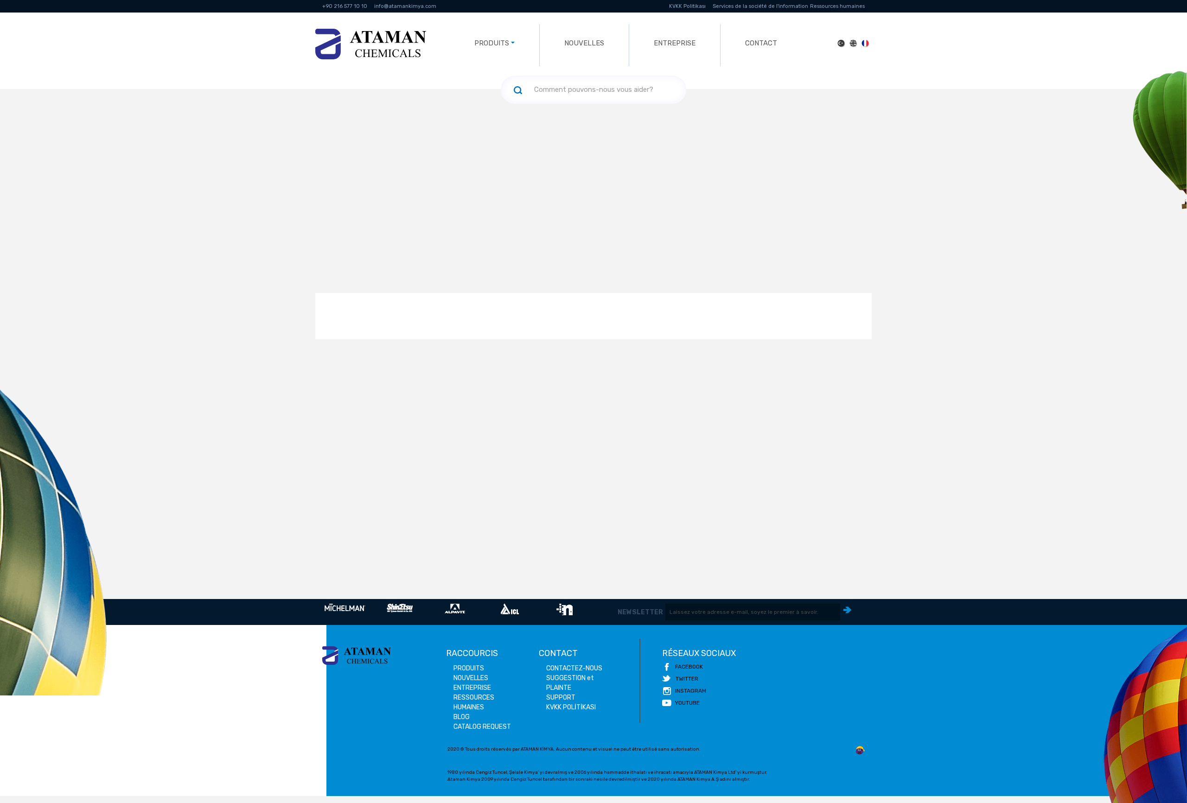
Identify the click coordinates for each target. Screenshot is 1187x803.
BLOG (461, 717)
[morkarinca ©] (860, 750)
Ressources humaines (837, 6)
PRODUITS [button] (491, 43)
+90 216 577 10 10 (344, 6)
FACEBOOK (689, 666)
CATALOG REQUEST (482, 727)
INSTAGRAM (690, 691)
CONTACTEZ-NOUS (574, 668)
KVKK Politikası (687, 6)
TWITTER (687, 679)
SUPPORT (560, 697)
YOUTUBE (687, 703)
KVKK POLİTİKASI (571, 707)
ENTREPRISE (675, 43)
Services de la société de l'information (760, 6)
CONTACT (761, 43)
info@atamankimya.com (405, 6)
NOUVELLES (584, 43)
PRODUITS (468, 668)
